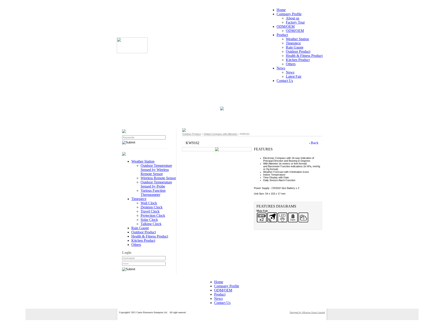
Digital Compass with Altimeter (221, 134)
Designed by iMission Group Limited (307, 312)
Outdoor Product (191, 134)
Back (314, 143)
